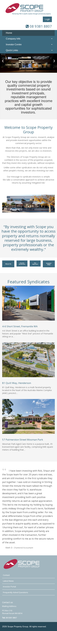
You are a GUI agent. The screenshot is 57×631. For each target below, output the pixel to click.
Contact (6, 575)
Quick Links (12, 50)
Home (9, 33)
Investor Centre (14, 44)
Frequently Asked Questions (15, 592)
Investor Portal (9, 586)
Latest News (8, 581)
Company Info (13, 38)
